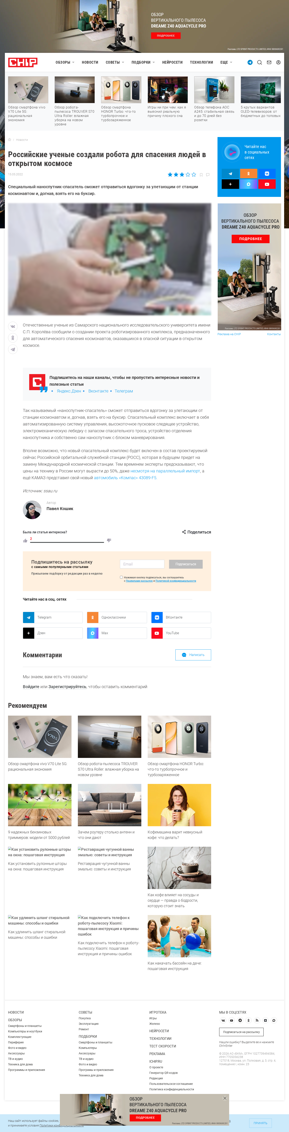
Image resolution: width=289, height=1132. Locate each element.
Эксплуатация (89, 1023)
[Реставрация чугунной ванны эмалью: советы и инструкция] (109, 852)
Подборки (141, 62)
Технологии (201, 62)
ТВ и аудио (15, 1059)
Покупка (85, 1018)
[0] (109, 540)
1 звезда (170, 174)
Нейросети (172, 62)
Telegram (44, 617)
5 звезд (193, 174)
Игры (153, 1018)
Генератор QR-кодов (163, 1072)
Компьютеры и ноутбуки (25, 1031)
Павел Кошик (60, 508)
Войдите (31, 686)
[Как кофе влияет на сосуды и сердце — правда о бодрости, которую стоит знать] (179, 868)
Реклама (157, 1054)
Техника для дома (20, 1064)
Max (105, 633)
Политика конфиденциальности (171, 1089)
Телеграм (124, 391)
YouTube (172, 633)
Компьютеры (88, 1048)
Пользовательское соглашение (171, 1083)
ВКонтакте (174, 617)
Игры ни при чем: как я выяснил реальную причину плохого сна (167, 111)
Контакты (274, 334)
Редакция (156, 1078)
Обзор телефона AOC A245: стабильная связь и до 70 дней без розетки (214, 113)
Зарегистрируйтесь (67, 686)
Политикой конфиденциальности (176, 580)
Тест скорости (162, 1046)
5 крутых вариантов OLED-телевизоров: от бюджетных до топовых (261, 111)
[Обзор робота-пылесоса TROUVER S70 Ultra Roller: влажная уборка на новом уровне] (109, 737)
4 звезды (188, 174)
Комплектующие (19, 1037)
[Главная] (9, 139)
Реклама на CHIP (229, 334)
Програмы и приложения (96, 1070)
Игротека (157, 1012)
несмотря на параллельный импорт (165, 470)
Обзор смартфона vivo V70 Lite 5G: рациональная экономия (26, 113)
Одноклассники (114, 617)
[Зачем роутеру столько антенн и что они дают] (109, 805)
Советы (113, 62)
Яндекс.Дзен (69, 391)
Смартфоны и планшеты (25, 1026)
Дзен (41, 633)
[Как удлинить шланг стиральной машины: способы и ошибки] (40, 920)
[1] (25, 540)
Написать (197, 655)
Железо (154, 1023)
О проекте (156, 1067)
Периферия (16, 1042)
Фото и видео (17, 1048)
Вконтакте (98, 391)
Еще (224, 62)
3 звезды (182, 174)
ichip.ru (155, 1061)
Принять (260, 1123)
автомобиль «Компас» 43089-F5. (125, 477)
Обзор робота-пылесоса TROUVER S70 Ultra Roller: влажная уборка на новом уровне (74, 115)
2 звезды (176, 174)
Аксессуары (16, 1053)
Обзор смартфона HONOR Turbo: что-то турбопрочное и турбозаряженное (118, 113)
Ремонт (84, 1029)
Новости (90, 62)
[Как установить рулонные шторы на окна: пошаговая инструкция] (40, 852)
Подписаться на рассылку (241, 1032)
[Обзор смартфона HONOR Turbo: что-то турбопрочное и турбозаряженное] (179, 737)
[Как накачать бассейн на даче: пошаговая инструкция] (179, 936)
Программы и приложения (26, 1070)
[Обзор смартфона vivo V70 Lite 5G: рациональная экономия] (40, 737)
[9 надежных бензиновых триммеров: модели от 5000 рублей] (40, 805)
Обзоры (63, 62)
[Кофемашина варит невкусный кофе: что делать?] (179, 805)
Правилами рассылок (139, 580)
